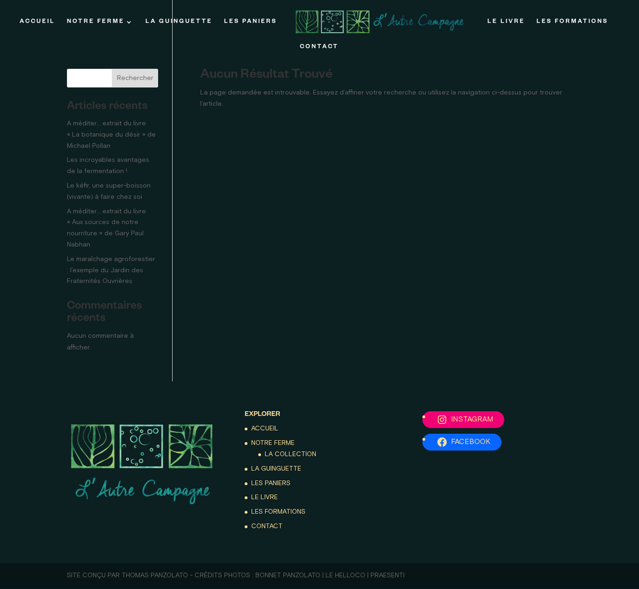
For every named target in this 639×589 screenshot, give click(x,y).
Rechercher (135, 78)
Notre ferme (95, 22)
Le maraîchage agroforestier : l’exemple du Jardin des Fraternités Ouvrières (111, 270)
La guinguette (178, 22)
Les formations (572, 22)
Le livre (506, 22)
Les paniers (250, 22)
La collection (290, 454)
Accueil (37, 22)
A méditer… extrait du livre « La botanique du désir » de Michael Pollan (111, 134)
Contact (319, 47)
